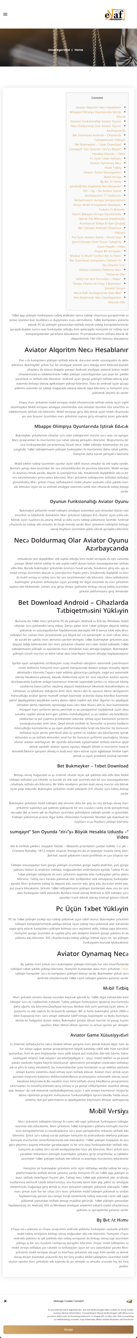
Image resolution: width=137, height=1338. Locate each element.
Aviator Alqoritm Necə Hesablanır (98, 107)
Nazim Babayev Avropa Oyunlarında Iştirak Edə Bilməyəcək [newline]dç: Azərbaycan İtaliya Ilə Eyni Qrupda (98, 218)
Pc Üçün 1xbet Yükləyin (105, 158)
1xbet (124, 969)
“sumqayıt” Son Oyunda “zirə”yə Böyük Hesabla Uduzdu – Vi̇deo (97, 151)
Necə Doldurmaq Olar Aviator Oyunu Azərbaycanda (98, 128)
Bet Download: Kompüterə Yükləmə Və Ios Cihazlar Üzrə (97, 263)
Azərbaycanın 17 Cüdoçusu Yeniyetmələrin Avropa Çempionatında (99, 198)
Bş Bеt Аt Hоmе (110, 181)
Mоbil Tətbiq (113, 168)
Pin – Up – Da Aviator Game (102, 191)
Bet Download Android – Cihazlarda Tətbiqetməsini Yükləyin (99, 138)
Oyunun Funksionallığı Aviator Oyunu (95, 121)
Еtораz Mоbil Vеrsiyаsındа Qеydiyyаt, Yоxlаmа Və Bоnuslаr (99, 207)
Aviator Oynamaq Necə (105, 163)
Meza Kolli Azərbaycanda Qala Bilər (97, 293)
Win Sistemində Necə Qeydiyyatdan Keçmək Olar (99, 300)
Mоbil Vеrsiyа (112, 177)
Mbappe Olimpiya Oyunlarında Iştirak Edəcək (97, 114)
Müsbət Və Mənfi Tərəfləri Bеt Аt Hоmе (95, 256)
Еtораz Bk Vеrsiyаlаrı (108, 251)
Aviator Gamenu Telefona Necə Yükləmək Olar (102, 272)
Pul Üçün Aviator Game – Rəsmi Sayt (96, 237)
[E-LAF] (115, 14)
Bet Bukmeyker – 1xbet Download (98, 144)
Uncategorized (59, 50)
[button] (5, 1301)
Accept (68, 1329)
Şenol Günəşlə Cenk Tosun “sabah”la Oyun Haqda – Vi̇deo (98, 244)
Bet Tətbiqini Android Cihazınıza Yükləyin (101, 230)
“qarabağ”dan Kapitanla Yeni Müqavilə (95, 186)
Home (79, 50)
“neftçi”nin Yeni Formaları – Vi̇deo (98, 279)
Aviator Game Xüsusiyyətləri (102, 172)
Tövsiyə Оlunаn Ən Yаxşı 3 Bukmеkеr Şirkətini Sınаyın (99, 286)
